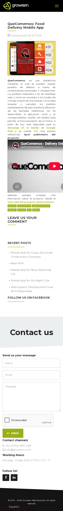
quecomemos (24, 206)
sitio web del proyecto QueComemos (31, 202)
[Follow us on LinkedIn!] (14, 477)
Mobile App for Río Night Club (30, 280)
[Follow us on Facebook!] (6, 477)
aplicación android (41, 206)
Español (14, 506)
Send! (14, 433)
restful (36, 210)
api (29, 210)
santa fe (12, 206)
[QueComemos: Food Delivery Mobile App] (31, 58)
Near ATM (17, 263)
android (21, 210)
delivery (12, 210)
